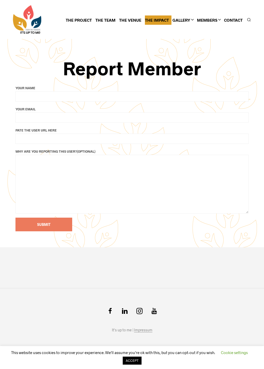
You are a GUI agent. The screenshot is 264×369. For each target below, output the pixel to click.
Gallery (181, 20)
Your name (25, 88)
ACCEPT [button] (132, 360)
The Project (79, 20)
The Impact (157, 20)
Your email (25, 109)
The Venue (130, 20)
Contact (233, 20)
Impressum (143, 330)
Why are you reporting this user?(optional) (55, 151)
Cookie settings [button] (234, 352)
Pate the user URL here (36, 130)
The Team (105, 20)
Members (207, 20)
